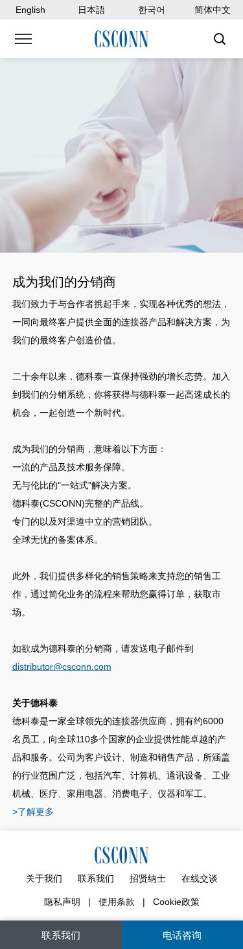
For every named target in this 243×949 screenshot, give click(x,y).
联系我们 (96, 878)
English (30, 10)
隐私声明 (62, 902)
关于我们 (44, 878)
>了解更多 (33, 811)
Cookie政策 (176, 902)
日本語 (91, 10)
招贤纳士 (148, 878)
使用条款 (116, 902)
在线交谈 (199, 878)
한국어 (151, 10)
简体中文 (212, 10)
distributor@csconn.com (61, 666)
